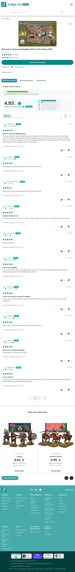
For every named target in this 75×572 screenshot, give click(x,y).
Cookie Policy (49, 569)
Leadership (19, 533)
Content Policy (40, 569)
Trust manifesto (35, 513)
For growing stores (20, 506)
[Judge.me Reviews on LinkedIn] (36, 489)
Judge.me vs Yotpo (6, 536)
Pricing (32, 498)
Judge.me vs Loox (6, 531)
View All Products (10, 478)
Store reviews (6, 501)
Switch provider (7, 549)
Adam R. (10, 316)
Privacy (16, 569)
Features (4, 504)
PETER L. (10, 206)
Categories (48, 535)
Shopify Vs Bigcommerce (49, 504)
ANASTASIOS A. (13, 181)
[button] (66, 478)
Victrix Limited (20, 67)
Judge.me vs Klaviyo (6, 545)
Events (61, 501)
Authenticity (23, 569)
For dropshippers (21, 498)
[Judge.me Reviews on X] (32, 489)
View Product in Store (37, 62)
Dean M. (10, 340)
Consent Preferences (60, 569)
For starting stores (19, 502)
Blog (60, 498)
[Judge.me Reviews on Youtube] (40, 489)
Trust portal (34, 510)
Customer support (33, 502)
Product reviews (7, 498)
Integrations (5, 509)
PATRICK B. (11, 367)
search (61, 12)
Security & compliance (34, 506)
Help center (63, 506)
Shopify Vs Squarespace (49, 513)
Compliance (31, 569)
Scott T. (9, 258)
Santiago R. (11, 124)
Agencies (62, 504)
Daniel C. (10, 157)
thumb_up (61, 150)
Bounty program (35, 532)
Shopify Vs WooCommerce (50, 508)
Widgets (4, 506)
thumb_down (69, 150)
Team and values (21, 530)
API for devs (63, 509)
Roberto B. (11, 233)
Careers (18, 535)
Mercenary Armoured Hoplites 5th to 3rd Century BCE (27, 49)
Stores (47, 532)
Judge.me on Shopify (49, 499)
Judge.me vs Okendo (6, 540)
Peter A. (10, 287)
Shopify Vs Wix (50, 522)
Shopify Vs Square (48, 518)
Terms (11, 569)
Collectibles (6, 18)
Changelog (62, 512)
